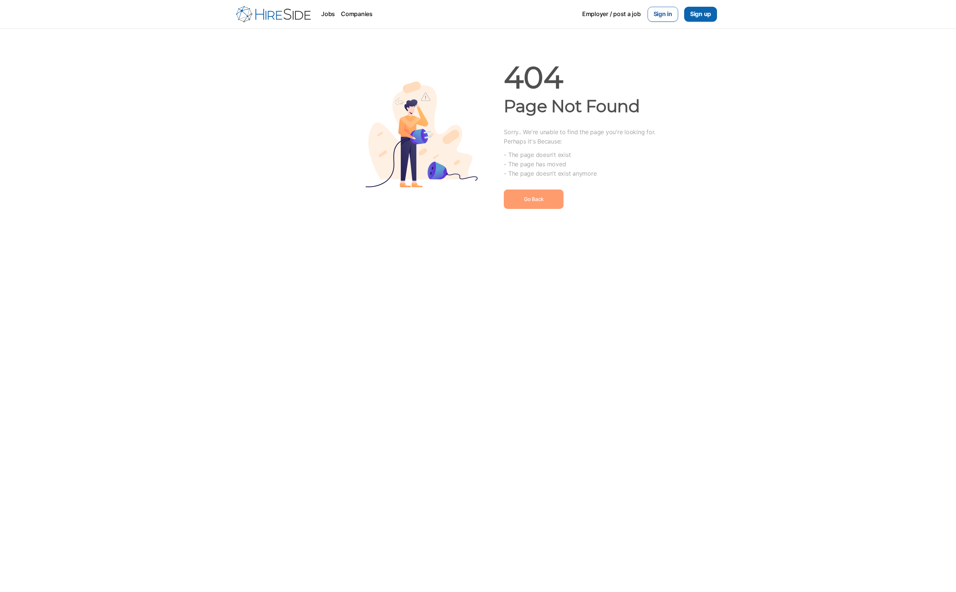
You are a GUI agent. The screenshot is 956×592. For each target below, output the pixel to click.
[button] (663, 14)
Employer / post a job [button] (611, 14)
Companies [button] (357, 14)
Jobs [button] (328, 14)
